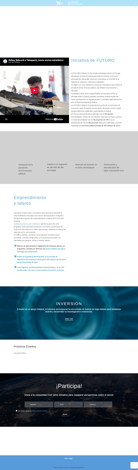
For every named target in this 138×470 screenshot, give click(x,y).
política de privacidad (39, 411)
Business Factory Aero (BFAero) (28, 224)
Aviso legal (68, 458)
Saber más (69, 319)
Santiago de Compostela (27, 251)
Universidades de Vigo (55, 249)
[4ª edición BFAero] (67, 28)
